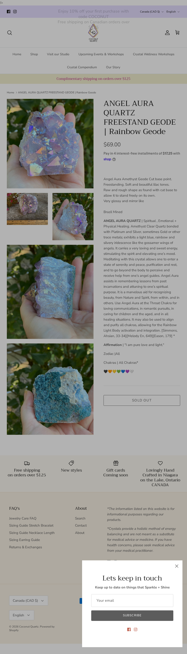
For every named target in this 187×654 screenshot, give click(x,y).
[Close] (177, 566)
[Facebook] (129, 629)
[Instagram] (135, 629)
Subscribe (132, 615)
